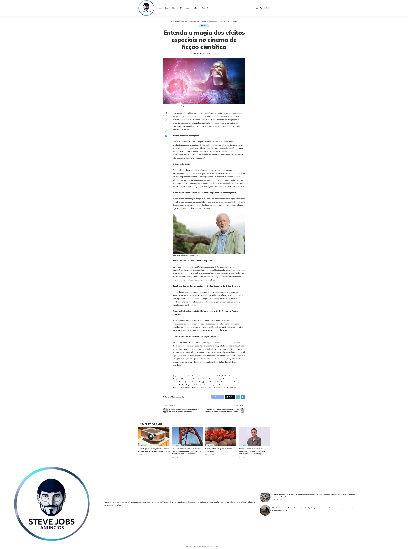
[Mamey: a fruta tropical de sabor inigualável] (220, 436)
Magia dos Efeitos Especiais (196, 385)
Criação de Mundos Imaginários (185, 379)
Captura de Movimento (201, 376)
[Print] (166, 135)
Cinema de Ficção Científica (221, 376)
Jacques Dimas (178, 382)
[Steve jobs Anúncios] (146, 8)
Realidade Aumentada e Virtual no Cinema (189, 388)
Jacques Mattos (179, 385)
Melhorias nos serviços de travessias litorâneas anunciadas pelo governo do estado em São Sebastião (186, 451)
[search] (257, 8)
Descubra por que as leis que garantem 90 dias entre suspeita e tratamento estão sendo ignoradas (253, 451)
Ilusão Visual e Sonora (206, 379)
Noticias (204, 26)
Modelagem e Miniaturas (217, 385)
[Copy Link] (166, 130)
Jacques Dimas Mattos (193, 382)
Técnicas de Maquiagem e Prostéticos (221, 388)
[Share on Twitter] (166, 125)
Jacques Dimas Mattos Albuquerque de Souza (220, 382)
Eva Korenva (197, 53)
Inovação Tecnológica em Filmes (228, 379)
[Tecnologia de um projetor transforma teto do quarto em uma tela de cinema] (153, 436)
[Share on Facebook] (166, 120)
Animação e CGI (185, 376)
